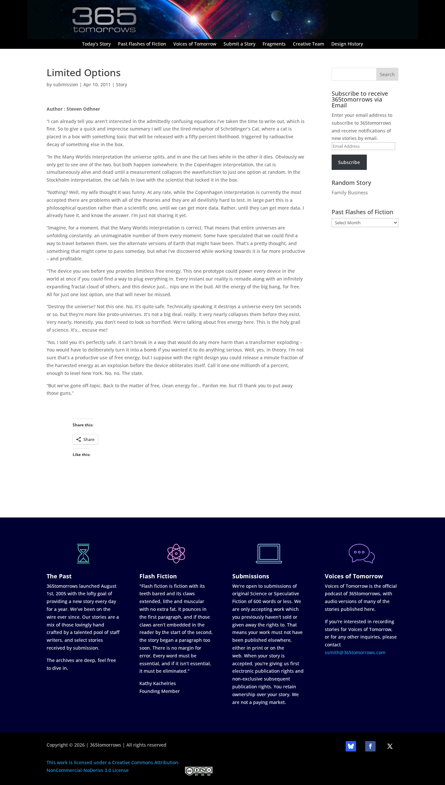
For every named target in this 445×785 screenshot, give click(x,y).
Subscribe (349, 162)
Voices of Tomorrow (194, 44)
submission (65, 84)
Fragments (274, 44)
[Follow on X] (390, 746)
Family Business (350, 192)
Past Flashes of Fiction (142, 44)
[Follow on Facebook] (370, 746)
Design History (347, 44)
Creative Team (308, 44)
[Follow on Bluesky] (351, 746)
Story (121, 84)
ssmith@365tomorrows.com (355, 652)
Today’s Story (96, 44)
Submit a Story (239, 44)
